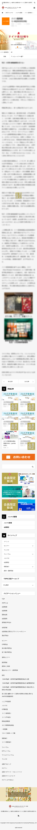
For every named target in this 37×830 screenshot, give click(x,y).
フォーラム (7, 554)
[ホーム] (2, 12)
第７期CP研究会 (7, 652)
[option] (18, 39)
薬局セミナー (6, 657)
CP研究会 (5, 644)
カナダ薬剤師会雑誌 (8, 725)
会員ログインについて (8, 776)
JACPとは (5, 603)
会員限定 (6, 527)
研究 (3, 675)
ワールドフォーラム (8, 755)
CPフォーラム (6, 751)
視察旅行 (6, 566)
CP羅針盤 (5, 709)
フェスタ (6, 550)
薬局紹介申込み (6, 622)
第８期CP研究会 (7, 648)
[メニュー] (34, 8)
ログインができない (8, 780)
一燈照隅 (4, 729)
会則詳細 (4, 627)
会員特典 (4, 610)
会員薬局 (4, 618)
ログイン (4, 768)
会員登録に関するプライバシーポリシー (14, 631)
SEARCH (34, 2)
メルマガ (6, 558)
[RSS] (18, 816)
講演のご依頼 (6, 666)
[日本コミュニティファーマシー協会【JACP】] (11, 7)
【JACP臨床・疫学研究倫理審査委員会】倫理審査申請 (18, 683)
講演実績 (4, 662)
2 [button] (19, 47)
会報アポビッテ (6, 764)
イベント (6, 541)
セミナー (6, 545)
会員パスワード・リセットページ (12, 772)
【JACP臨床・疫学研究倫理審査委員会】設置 (15, 679)
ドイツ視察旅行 (6, 742)
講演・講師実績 (8, 570)
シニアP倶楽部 (6, 701)
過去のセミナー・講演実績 (10, 670)
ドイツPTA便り (6, 717)
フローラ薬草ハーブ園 (8, 733)
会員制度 (4, 607)
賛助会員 (4, 614)
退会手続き (5, 635)
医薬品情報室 (6, 721)
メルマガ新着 (8, 523)
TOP (3, 599)
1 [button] (17, 47)
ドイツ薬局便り (6, 713)
